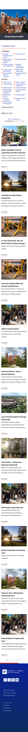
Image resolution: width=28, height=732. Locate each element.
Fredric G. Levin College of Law (19, 70)
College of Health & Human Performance (8, 65)
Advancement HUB (9, 690)
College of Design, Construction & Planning (7, 60)
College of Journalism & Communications (20, 66)
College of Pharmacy (21, 87)
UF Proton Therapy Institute (20, 99)
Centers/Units (7, 107)
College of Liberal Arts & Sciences (7, 70)
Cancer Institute (7, 82)
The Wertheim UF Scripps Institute (7, 102)
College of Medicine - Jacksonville (21, 84)
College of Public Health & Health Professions (7, 91)
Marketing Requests (9, 695)
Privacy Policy (7, 710)
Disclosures (6, 708)
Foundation (6, 705)
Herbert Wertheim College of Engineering (7, 74)
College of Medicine (8, 84)
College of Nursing (7, 87)
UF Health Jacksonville (6, 99)
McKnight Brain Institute (7, 95)
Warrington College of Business (21, 73)
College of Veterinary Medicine (21, 90)
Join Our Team (7, 703)
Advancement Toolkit (9, 693)
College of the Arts (20, 54)
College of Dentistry (21, 82)
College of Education (21, 59)
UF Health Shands (20, 94)
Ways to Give (7, 113)
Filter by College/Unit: (14, 119)
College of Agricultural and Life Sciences (8, 55)
